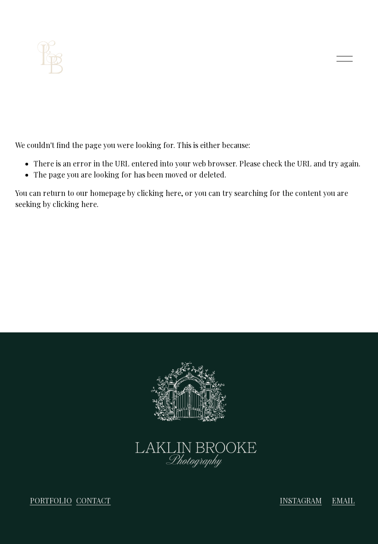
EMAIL (343, 500)
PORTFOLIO (51, 500)
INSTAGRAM (301, 500)
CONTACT (93, 500)
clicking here (159, 193)
